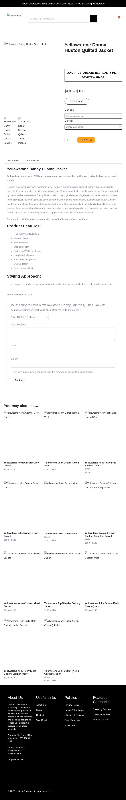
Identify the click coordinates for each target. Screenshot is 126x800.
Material (69, 120)
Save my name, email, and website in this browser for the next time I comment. (53, 372)
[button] (63, 30)
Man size (69, 110)
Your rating (18, 316)
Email (14, 358)
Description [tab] (13, 160)
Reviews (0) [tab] (33, 160)
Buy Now (86, 140)
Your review (19, 324)
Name (15, 345)
